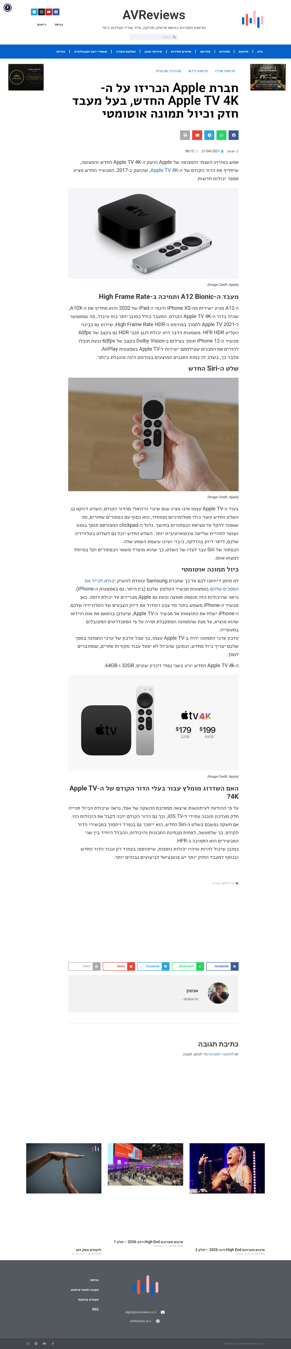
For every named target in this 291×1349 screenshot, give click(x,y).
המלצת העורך (125, 51)
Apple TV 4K (164, 170)
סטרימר (216, 883)
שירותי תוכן (153, 51)
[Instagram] (41, 12)
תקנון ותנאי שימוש (85, 1290)
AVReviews (153, 14)
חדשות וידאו (198, 70)
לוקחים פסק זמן (88, 1249)
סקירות (224, 51)
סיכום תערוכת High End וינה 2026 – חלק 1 (148, 1242)
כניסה (59, 24)
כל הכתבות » (190, 999)
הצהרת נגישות (88, 1299)
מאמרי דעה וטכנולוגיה (90, 51)
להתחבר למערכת (221, 1054)
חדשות (243, 51)
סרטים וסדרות (181, 51)
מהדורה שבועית (168, 70)
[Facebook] (56, 12)
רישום (41, 24)
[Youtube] (48, 12)
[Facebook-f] (52, 1343)
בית (260, 51)
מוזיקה (205, 51)
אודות (60, 51)
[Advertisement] (153, 928)
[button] (234, 135)
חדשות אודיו (225, 70)
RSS (95, 1309)
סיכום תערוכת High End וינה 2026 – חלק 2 (230, 1249)
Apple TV (228, 883)
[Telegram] (34, 12)
